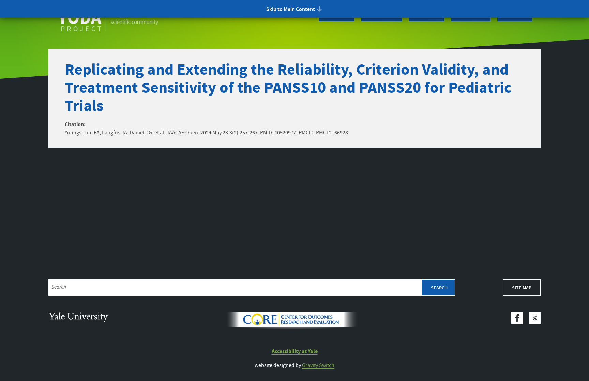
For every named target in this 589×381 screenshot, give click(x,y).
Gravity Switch (318, 365)
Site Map (521, 288)
